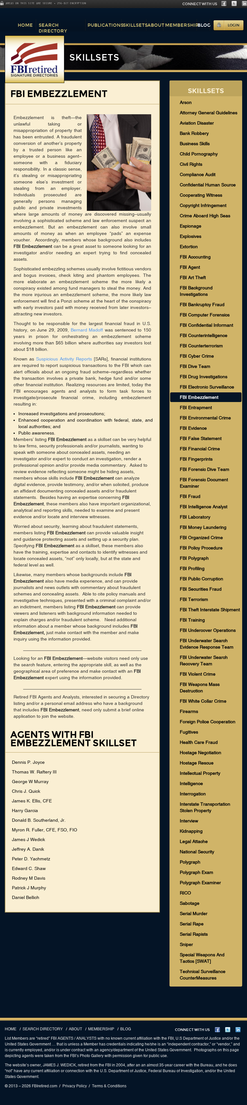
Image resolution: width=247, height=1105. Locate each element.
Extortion (189, 246)
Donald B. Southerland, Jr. (39, 820)
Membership (181, 25)
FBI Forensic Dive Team (204, 469)
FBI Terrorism (194, 599)
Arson (186, 102)
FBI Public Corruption (201, 578)
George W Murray (30, 781)
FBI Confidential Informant (206, 325)
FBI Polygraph (194, 558)
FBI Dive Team (195, 366)
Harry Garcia (25, 810)
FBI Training (192, 620)
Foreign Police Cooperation (207, 721)
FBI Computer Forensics (205, 314)
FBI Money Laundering (203, 527)
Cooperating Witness (201, 195)
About (155, 25)
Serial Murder (193, 913)
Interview (189, 820)
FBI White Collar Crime (203, 701)
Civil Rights (191, 164)
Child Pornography (199, 153)
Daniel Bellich (25, 897)
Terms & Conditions (109, 1086)
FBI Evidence (193, 428)
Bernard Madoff (87, 329)
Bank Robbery (194, 133)
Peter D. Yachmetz (31, 858)
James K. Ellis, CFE (32, 800)
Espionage (190, 226)
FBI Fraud (190, 496)
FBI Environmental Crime (205, 417)
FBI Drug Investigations (203, 376)
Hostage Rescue (197, 762)
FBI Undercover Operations (208, 630)
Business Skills (195, 143)
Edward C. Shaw (29, 868)
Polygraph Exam (196, 872)
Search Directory (53, 28)
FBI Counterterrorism (201, 345)
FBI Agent (190, 267)
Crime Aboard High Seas (205, 215)
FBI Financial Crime (200, 448)
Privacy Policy (74, 1086)
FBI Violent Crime (197, 674)
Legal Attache (194, 841)
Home (25, 25)
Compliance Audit (197, 174)
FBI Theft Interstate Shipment (210, 609)
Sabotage (189, 903)
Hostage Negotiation (200, 752)
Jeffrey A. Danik (28, 849)
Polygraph (190, 862)
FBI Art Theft (193, 277)
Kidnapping (191, 831)
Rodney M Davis (28, 878)
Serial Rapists (194, 934)
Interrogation (193, 793)
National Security (197, 851)
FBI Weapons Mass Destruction (200, 687)
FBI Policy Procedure (201, 547)
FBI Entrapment (196, 407)
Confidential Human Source (208, 184)
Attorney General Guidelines (208, 112)
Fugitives (189, 732)
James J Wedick (28, 839)
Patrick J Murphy (29, 887)
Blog (204, 25)
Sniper (186, 944)
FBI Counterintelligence (203, 335)
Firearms (189, 711)
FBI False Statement (201, 438)
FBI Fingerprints (196, 459)
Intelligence (191, 783)
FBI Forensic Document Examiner (204, 483)
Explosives (190, 236)
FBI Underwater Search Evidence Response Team (206, 644)
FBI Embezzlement (199, 397)
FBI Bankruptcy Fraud (202, 304)
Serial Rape (192, 923)
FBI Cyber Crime (197, 356)
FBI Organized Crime (201, 537)
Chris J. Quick (26, 791)
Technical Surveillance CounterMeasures (202, 974)
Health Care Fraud (199, 742)
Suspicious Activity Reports (64, 358)
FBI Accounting (195, 256)
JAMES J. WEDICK (59, 1065)
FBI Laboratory (195, 517)
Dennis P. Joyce (28, 762)
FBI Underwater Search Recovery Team (204, 660)
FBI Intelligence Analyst (203, 506)
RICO (185, 892)
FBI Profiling (192, 568)
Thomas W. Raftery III (34, 771)
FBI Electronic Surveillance (207, 386)
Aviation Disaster (197, 123)
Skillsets (135, 25)
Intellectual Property (200, 773)
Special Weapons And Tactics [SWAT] (202, 958)
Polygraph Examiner (200, 882)
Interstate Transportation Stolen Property (205, 807)
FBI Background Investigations (196, 291)
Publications (105, 25)
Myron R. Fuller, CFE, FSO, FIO (44, 829)
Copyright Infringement (203, 205)
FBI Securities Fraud (201, 589)
